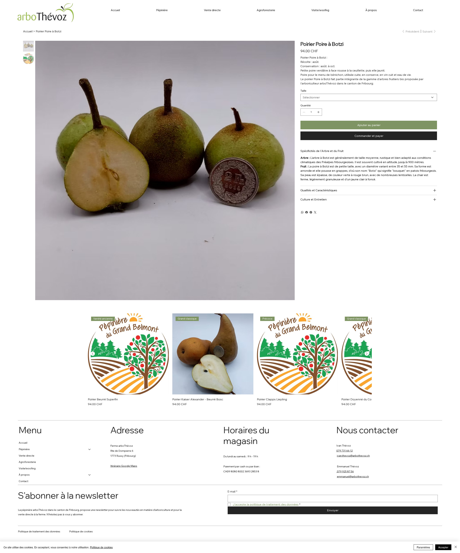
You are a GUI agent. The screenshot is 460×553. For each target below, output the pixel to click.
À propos (24, 474)
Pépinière (24, 449)
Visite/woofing (27, 468)
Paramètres (423, 547)
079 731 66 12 (344, 450)
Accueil (23, 442)
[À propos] (89, 475)
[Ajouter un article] (318, 112)
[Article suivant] (367, 353)
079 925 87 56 (345, 471)
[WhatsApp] (302, 212)
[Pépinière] (89, 449)
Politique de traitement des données (39, 531)
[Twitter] (315, 212)
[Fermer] (456, 547)
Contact (23, 481)
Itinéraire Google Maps (123, 466)
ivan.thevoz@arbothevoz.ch (353, 455)
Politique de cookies (81, 531)
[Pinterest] (311, 212)
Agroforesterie (27, 462)
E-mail (232, 491)
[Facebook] (306, 212)
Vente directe (26, 455)
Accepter (443, 547)
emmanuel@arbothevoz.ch (353, 476)
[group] (230, 359)
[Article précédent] (93, 353)
